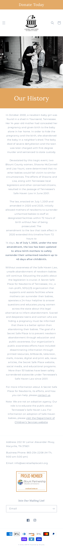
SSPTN (26, 544)
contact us (44, 395)
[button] (3, 23)
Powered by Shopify (37, 544)
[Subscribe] (53, 508)
